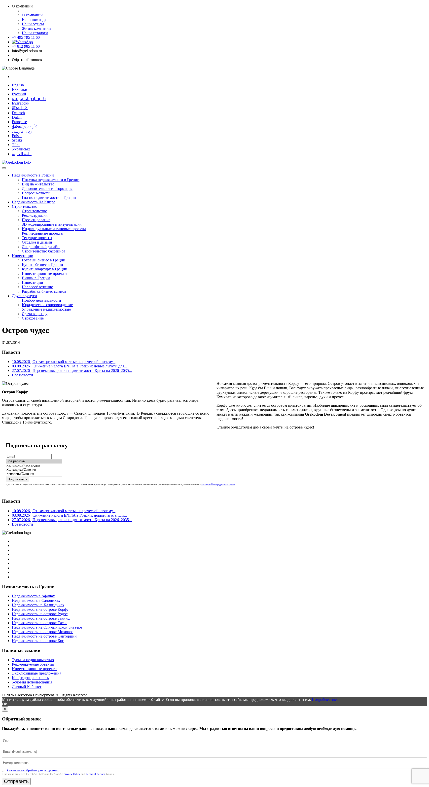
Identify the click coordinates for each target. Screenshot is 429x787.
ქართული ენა (24, 126)
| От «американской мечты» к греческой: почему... (63, 361)
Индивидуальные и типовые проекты (54, 229)
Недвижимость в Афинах (33, 596)
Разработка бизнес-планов (44, 291)
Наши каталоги (35, 33)
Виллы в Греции (36, 278)
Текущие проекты (37, 238)
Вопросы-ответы (36, 193)
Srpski (17, 140)
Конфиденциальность (30, 678)
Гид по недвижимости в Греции (49, 197)
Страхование (33, 318)
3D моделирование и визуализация (51, 224)
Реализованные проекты (42, 233)
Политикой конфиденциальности (218, 484)
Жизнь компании (36, 28)
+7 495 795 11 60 (26, 37)
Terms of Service (95, 773)
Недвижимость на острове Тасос (39, 623)
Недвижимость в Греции (33, 175)
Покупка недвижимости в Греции (50, 180)
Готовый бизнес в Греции (43, 260)
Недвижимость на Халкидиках (38, 605)
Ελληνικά (19, 89)
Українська (21, 149)
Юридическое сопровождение (47, 305)
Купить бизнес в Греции (42, 264)
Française (19, 122)
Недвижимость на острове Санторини (44, 636)
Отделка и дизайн (37, 242)
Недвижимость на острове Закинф (41, 618)
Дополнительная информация (47, 188)
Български (21, 103)
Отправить (16, 781)
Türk (16, 145)
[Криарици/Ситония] (34, 474)
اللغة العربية (22, 154)
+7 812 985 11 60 (26, 46)
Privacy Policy (72, 773)
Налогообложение (37, 287)
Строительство (24, 206)
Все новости (22, 375)
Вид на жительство (38, 184)
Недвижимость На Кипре (33, 202)
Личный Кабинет (26, 686)
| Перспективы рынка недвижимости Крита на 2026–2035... (72, 370)
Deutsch (18, 113)
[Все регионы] (34, 461)
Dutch (17, 117)
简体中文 (20, 108)
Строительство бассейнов (44, 251)
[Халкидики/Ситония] (34, 470)
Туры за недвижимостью (33, 660)
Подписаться (17, 479)
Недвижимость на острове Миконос (42, 632)
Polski (17, 136)
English (18, 85)
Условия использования (32, 682)
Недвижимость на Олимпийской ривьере (47, 627)
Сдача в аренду (34, 314)
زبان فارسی (22, 131)
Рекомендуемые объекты (33, 664)
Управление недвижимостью (46, 309)
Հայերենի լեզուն (29, 99)
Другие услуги (24, 296)
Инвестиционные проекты (44, 273)
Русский (19, 94)
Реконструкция (34, 215)
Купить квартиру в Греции (44, 269)
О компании (32, 15)
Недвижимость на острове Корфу (40, 609)
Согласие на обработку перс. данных (33, 770)
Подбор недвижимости (41, 300)
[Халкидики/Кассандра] (34, 466)
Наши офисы (33, 24)
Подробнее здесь (326, 699)
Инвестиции (22, 255)
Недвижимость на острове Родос (40, 614)
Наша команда (34, 19)
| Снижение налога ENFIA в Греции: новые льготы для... (69, 366)
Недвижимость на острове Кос (38, 641)
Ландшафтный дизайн (41, 247)
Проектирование (36, 220)
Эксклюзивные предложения (36, 673)
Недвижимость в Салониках (36, 600)
